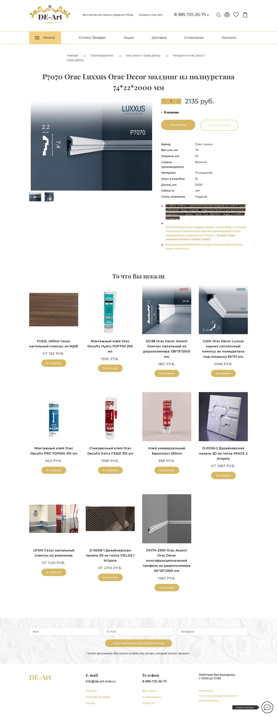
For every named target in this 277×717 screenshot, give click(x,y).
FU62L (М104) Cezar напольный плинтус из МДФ (53, 343)
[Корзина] (245, 14)
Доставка (159, 37)
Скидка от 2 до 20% (150, 14)
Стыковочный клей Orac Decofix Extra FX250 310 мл (110, 450)
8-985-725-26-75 (191, 14)
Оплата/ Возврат (98, 697)
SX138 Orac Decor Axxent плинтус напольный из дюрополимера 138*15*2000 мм (166, 348)
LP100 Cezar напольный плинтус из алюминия (53, 553)
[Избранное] (236, 14)
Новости (148, 703)
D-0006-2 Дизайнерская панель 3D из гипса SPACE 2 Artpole (223, 453)
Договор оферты (209, 700)
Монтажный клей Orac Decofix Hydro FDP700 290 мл (110, 346)
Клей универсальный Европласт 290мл (166, 450)
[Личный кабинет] (227, 14)
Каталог (92, 690)
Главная (72, 55)
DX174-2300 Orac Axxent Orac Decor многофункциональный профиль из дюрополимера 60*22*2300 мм (167, 561)
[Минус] (164, 101)
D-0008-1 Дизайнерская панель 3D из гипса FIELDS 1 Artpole (110, 555)
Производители (101, 55)
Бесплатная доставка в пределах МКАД (108, 14)
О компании (194, 37)
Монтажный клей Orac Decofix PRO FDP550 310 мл (53, 450)
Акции (129, 37)
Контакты (229, 37)
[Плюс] (178, 101)
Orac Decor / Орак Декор (143, 55)
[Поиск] (219, 14)
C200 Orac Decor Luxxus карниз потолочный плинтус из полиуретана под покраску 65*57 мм (223, 348)
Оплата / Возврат (92, 37)
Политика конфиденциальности (218, 695)
